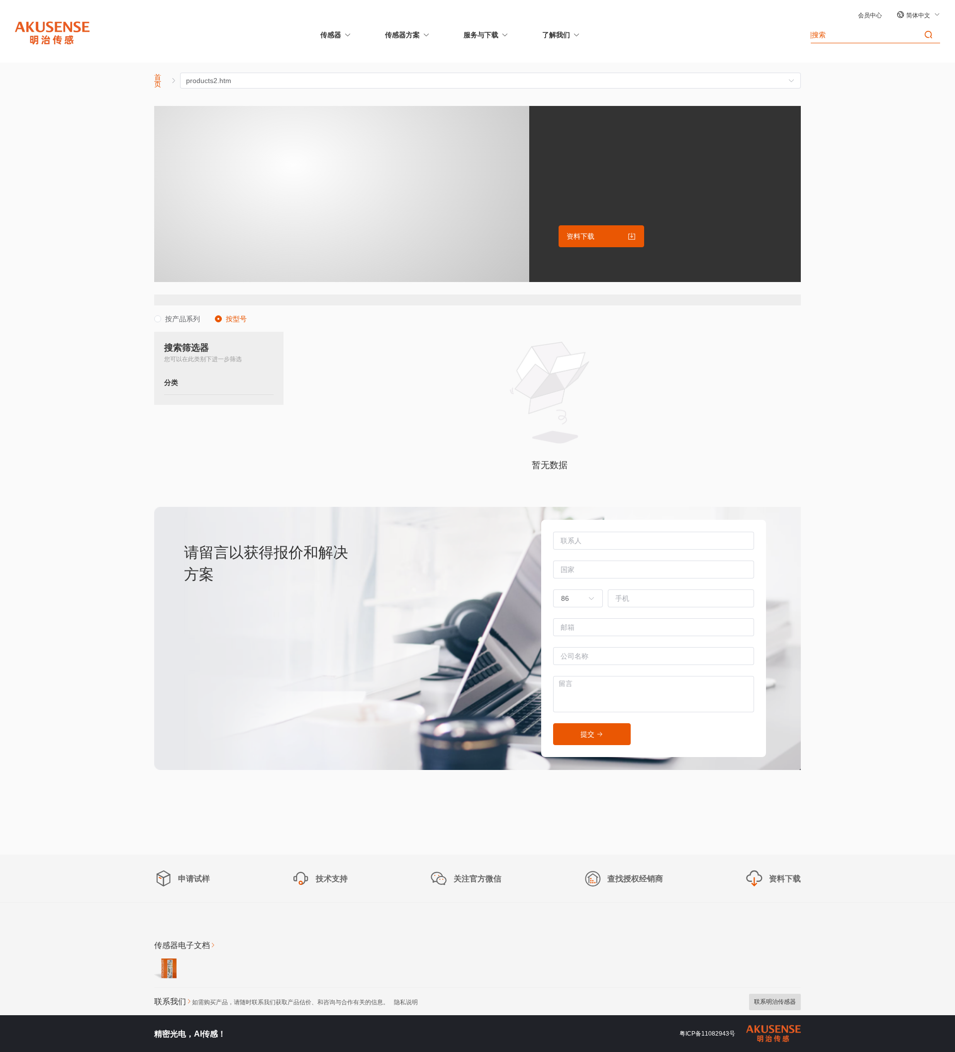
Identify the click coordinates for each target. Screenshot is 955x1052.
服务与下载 (481, 35)
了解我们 (556, 35)
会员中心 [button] (870, 15)
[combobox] (573, 598)
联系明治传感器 (775, 1001)
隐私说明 (406, 1002)
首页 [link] (157, 81)
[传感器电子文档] (165, 969)
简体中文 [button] (919, 15)
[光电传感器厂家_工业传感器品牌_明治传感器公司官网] (52, 32)
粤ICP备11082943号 (707, 1033)
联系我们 (170, 1001)
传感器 (330, 35)
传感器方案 (402, 35)
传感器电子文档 (182, 945)
